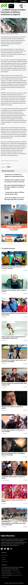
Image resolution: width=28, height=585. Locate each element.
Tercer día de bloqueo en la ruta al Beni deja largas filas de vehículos (14, 198)
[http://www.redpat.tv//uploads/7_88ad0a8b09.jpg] (14, 328)
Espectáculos (5, 480)
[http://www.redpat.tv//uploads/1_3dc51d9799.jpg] (14, 491)
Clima (3, 163)
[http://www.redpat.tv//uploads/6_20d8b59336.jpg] (14, 375)
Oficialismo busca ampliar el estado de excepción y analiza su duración (15, 180)
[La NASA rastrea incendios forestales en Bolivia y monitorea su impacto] (14, 25)
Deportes (4, 559)
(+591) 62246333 (15, 571)
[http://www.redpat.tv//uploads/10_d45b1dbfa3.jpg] (14, 258)
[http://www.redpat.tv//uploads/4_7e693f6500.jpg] (14, 421)
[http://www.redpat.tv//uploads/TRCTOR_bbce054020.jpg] (14, 515)
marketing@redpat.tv (17, 575)
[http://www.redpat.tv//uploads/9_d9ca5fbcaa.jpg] (14, 305)
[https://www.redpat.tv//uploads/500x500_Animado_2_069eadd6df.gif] (14, 218)
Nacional (4, 340)
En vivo (10, 5)
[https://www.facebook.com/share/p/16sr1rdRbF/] (14, 238)
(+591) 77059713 (16, 573)
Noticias (8, 163)
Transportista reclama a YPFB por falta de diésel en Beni (14, 193)
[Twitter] (25, 1)
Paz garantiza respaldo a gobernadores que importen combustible (14, 360)
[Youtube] (24, 1)
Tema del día (5, 555)
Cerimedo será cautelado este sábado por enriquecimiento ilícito (14, 175)
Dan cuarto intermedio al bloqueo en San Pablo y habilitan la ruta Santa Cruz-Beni (14, 187)
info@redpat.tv (5, 577)
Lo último (3, 0)
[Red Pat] (4, 5)
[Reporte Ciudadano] (21, 6)
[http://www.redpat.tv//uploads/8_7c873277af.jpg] (14, 281)
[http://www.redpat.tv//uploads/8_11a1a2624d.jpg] (14, 351)
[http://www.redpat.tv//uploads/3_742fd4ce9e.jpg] (14, 445)
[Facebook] (22, 1)
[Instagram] (20, 1)
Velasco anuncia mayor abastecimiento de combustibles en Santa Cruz (14, 337)
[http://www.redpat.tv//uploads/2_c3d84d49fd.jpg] (14, 468)
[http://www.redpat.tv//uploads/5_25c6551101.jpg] (14, 398)
